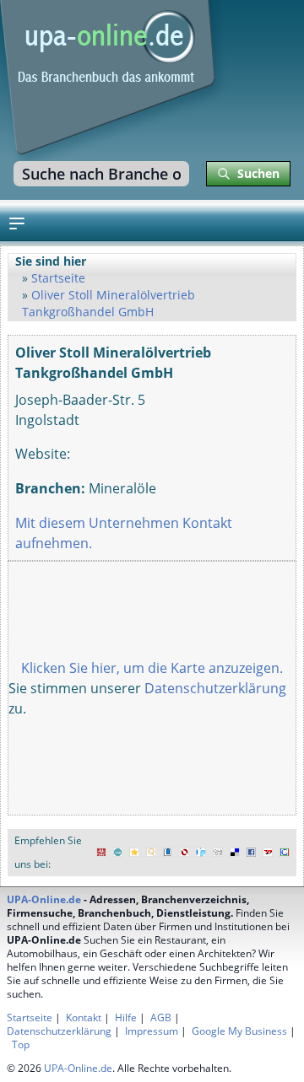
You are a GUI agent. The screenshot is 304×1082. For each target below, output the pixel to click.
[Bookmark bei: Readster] (201, 853)
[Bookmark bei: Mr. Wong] (101, 853)
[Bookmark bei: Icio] (118, 853)
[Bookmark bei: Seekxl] (151, 853)
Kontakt (83, 1017)
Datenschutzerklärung (215, 688)
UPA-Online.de (44, 899)
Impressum (151, 1031)
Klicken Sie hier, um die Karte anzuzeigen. (152, 668)
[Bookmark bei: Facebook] (252, 853)
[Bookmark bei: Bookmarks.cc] (168, 853)
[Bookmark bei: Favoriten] (134, 853)
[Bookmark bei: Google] (285, 853)
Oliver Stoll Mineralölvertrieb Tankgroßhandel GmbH (108, 303)
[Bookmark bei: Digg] (218, 853)
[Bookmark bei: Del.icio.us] (235, 853)
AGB (160, 1017)
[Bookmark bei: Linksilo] (185, 853)
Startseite (58, 278)
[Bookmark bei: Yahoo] (268, 853)
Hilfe (126, 1017)
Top (21, 1044)
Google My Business (239, 1031)
